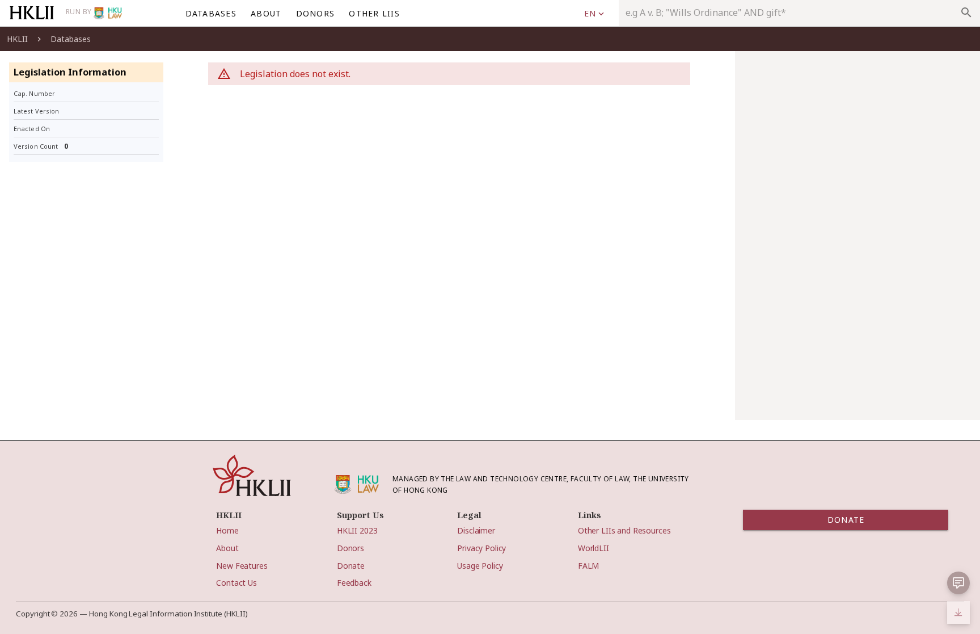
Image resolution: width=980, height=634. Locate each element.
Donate (351, 565)
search (966, 12)
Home (227, 530)
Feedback (354, 582)
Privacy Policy (481, 548)
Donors (350, 548)
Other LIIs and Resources (624, 530)
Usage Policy (479, 565)
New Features (241, 565)
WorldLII (593, 548)
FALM (588, 565)
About (227, 548)
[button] (594, 13)
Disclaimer (476, 530)
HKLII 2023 (357, 530)
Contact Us (236, 582)
